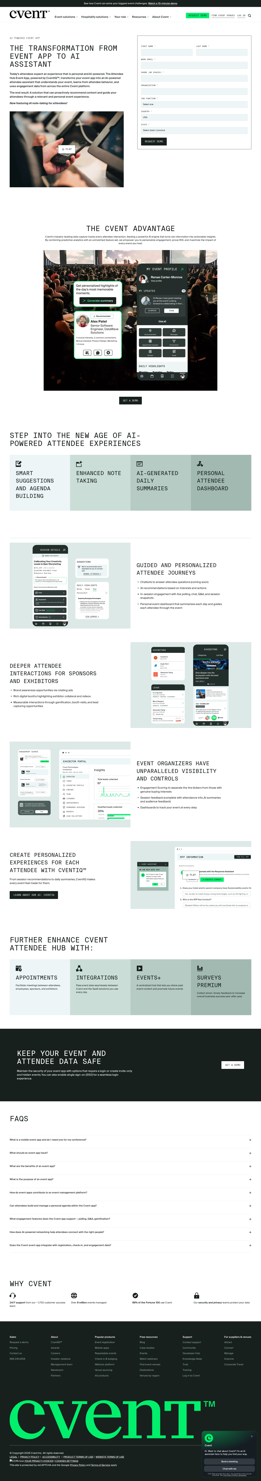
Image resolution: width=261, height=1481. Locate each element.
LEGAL (13, 1457)
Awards (55, 1348)
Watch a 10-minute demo (162, 3)
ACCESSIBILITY (51, 1457)
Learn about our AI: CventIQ (33, 895)
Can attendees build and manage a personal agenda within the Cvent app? (53, 1206)
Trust (185, 1365)
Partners (55, 1376)
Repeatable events (105, 1353)
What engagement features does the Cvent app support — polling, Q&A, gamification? (60, 1219)
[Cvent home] (30, 14)
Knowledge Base (192, 1359)
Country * (146, 111)
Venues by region (149, 1376)
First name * (148, 46)
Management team (61, 1365)
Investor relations (60, 1359)
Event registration (105, 1342)
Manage (229, 1353)
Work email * (148, 59)
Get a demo (130, 400)
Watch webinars (149, 1359)
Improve (229, 1359)
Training (187, 1370)
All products (101, 1376)
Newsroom (57, 1370)
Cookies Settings (66, 1461)
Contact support (192, 1342)
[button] (66, 149)
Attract (228, 1342)
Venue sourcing (103, 1370)
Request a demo (19, 1342)
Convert (228, 1348)
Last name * (202, 46)
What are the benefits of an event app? (32, 1166)
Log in (241, 15)
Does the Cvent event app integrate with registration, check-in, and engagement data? (60, 1245)
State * (145, 125)
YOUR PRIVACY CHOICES (38, 1461)
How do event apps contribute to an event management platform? (48, 1193)
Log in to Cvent (191, 1376)
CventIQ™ (56, 1342)
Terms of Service (100, 1465)
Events (143, 1353)
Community (189, 1348)
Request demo (197, 15)
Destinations (147, 1370)
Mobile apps (102, 1348)
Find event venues (223, 15)
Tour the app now (130, 205)
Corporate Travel (233, 1365)
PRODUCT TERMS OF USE (78, 1457)
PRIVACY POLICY (29, 1457)
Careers (55, 1353)
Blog (142, 1342)
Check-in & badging (106, 1359)
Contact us (16, 1353)
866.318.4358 (17, 1359)
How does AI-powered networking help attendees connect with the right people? (57, 1232)
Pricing (14, 1348)
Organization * (149, 85)
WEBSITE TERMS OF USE (110, 1457)
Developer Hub (191, 1353)
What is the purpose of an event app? (31, 1179)
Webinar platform (104, 1365)
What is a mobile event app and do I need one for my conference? (48, 1140)
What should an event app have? (29, 1153)
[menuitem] (66, 17)
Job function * (149, 98)
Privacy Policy (78, 1465)
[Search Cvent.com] (249, 15)
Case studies (147, 1348)
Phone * (152, 72)
